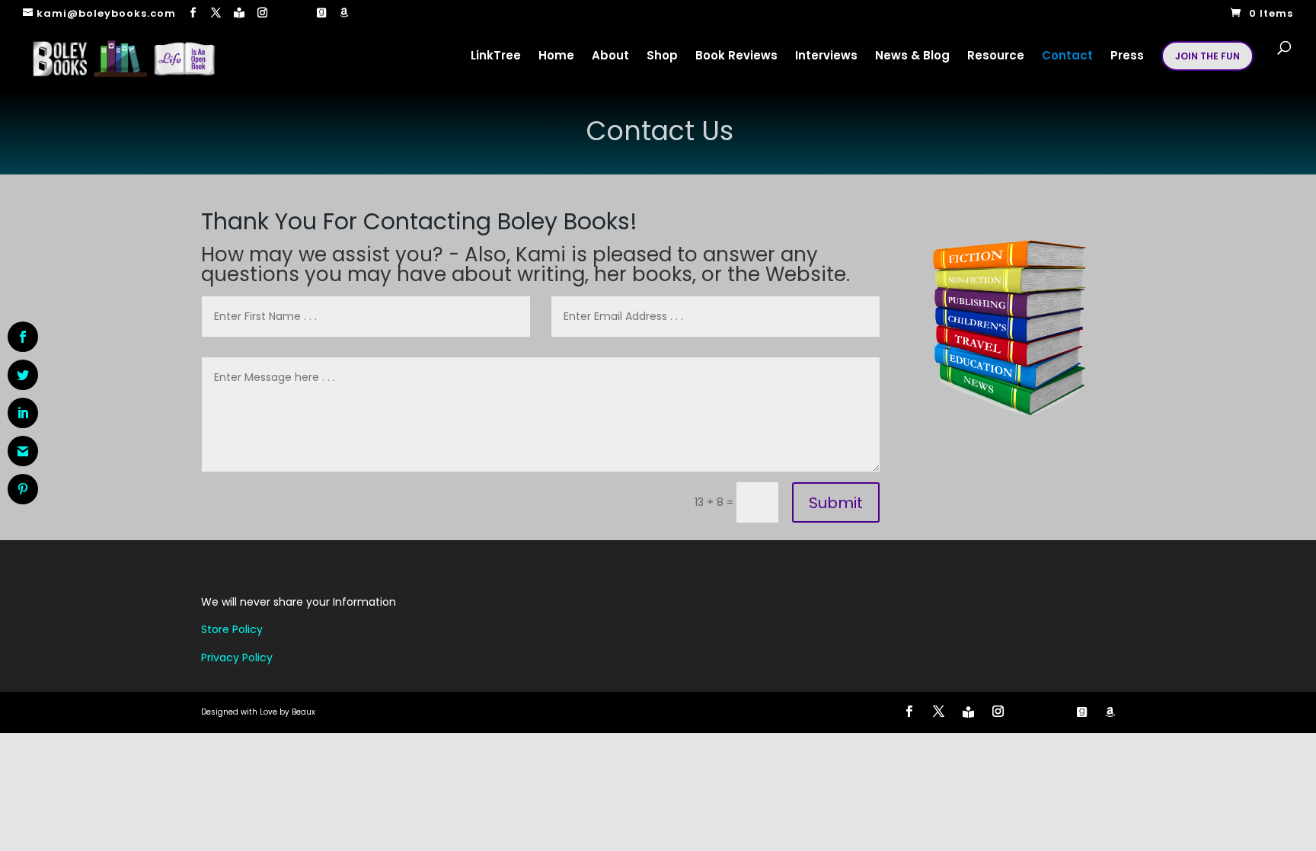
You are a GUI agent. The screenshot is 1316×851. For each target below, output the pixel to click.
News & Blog (912, 56)
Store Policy (232, 629)
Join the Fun (1207, 56)
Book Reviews (736, 56)
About (610, 56)
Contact (1067, 56)
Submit (836, 502)
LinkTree (496, 56)
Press (1127, 56)
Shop (662, 56)
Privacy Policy (237, 657)
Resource (995, 56)
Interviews (826, 56)
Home (556, 56)
